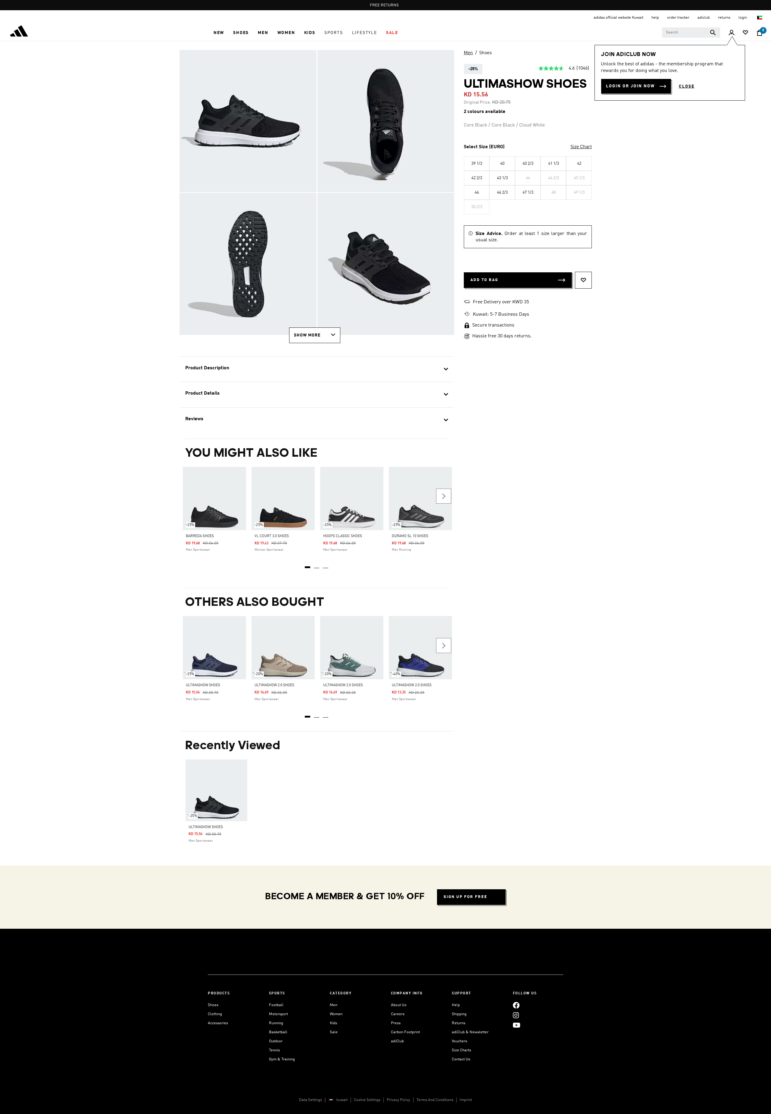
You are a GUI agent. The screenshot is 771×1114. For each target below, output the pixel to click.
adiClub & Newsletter (470, 1032)
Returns (458, 1023)
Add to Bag (484, 280)
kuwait (342, 1100)
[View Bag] (759, 32)
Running (276, 1023)
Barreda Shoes (200, 536)
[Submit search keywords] (713, 32)
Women (336, 1014)
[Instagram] (516, 1015)
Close (687, 86)
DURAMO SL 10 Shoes (410, 536)
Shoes (485, 53)
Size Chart (581, 147)
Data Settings (310, 1100)
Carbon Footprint (405, 1032)
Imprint (466, 1100)
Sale (334, 1032)
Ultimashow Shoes (203, 685)
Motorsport (278, 1014)
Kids (333, 1023)
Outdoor (275, 1041)
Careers (397, 1014)
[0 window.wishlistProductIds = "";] (745, 33)
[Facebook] (516, 1005)
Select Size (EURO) (484, 147)
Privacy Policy (398, 1100)
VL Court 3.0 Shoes (271, 536)
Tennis (274, 1050)
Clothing (215, 1014)
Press (396, 1023)
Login (743, 18)
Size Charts (461, 1050)
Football (276, 1005)
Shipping (459, 1014)
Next (443, 496)
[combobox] (691, 32)
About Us (398, 1005)
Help (456, 1005)
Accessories (218, 1023)
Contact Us (461, 1059)
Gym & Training (282, 1059)
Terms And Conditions (435, 1100)
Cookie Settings (367, 1100)
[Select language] (760, 17)
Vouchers (459, 1041)
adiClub (397, 1041)
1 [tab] (308, 565)
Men (468, 53)
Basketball (278, 1032)
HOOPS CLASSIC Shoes (342, 536)
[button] (219, 33)
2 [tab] (317, 565)
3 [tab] (326, 565)
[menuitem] (219, 33)
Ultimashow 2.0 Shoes (274, 685)
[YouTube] (516, 1025)
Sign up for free (465, 897)
